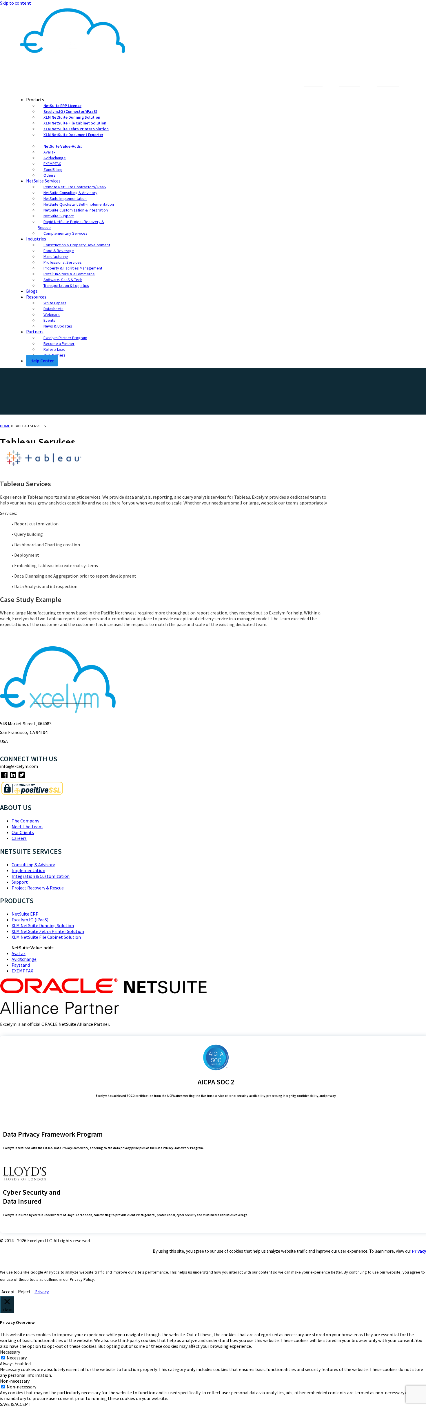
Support (20, 882)
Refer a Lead (54, 349)
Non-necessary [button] (15, 1381)
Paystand (21, 965)
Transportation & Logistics (66, 285)
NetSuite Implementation (65, 198)
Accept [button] (8, 1291)
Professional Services (62, 262)
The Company (25, 821)
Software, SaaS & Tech (62, 279)
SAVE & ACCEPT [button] (15, 1404)
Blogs (32, 291)
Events (49, 320)
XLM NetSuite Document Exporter (73, 134)
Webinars (51, 314)
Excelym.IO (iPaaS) (30, 920)
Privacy (419, 1251)
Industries (36, 239)
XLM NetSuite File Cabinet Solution (74, 123)
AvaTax (49, 152)
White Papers (54, 302)
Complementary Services (65, 233)
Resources (36, 297)
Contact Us (278, 84)
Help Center (42, 360)
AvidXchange (54, 157)
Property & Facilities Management (72, 268)
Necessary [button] (10, 1352)
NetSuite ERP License (62, 105)
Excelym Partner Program (65, 337)
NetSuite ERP (25, 914)
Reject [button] (24, 1291)
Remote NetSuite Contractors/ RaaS (74, 186)
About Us (253, 84)
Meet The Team (27, 826)
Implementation (28, 870)
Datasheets (53, 308)
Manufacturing (55, 256)
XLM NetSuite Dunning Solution (71, 117)
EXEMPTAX (52, 163)
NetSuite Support (58, 215)
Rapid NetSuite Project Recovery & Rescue (71, 224)
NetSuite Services (43, 181)
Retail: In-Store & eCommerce (69, 273)
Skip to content (15, 3)
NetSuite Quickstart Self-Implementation (78, 204)
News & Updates (57, 326)
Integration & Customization (41, 876)
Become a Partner (58, 343)
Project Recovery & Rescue (38, 888)
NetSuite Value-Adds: (62, 146)
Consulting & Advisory (33, 864)
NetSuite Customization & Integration (75, 210)
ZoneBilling (53, 169)
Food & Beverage (58, 250)
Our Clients (23, 832)
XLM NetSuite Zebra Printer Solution (76, 128)
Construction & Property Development (76, 244)
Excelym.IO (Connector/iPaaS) (70, 111)
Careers (19, 838)
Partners (34, 331)
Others (49, 175)
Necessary (17, 1358)
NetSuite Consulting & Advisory (70, 192)
